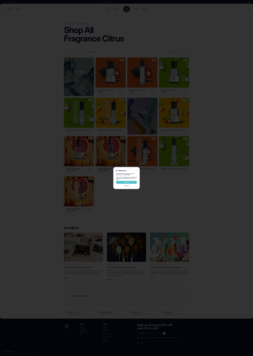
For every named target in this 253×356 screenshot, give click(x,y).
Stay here (126, 185)
